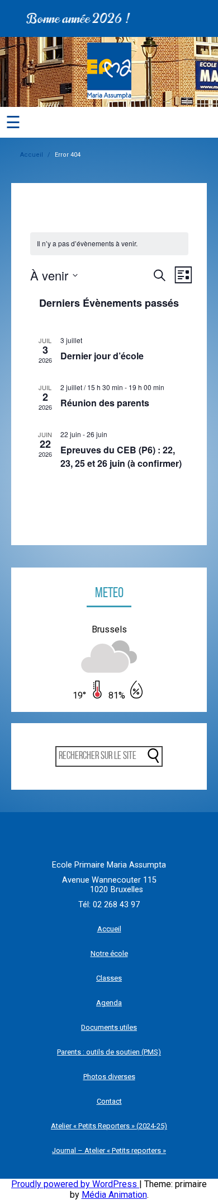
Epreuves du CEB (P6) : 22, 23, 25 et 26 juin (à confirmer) (121, 456)
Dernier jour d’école (102, 355)
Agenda (109, 1003)
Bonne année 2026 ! (74, 18)
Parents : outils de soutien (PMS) (109, 1052)
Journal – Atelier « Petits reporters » (109, 1150)
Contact (109, 1101)
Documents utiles (109, 1027)
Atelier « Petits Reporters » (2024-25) (109, 1126)
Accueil (31, 154)
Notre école (109, 953)
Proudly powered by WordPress (75, 1184)
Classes (109, 978)
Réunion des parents (104, 402)
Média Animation (114, 1194)
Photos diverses (109, 1076)
